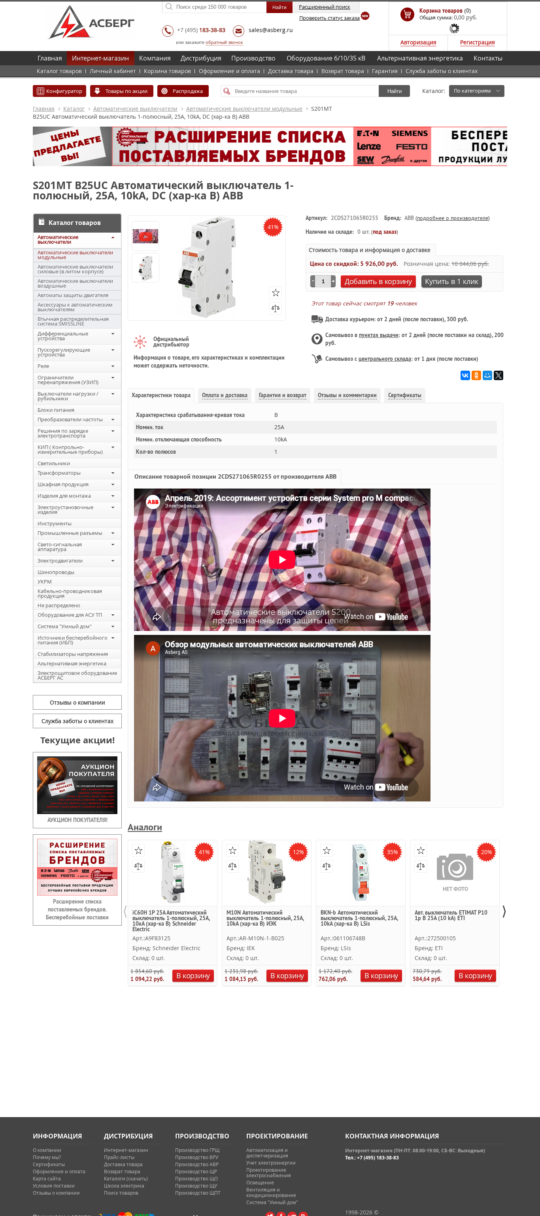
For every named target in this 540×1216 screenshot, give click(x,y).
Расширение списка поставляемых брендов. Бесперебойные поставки (77, 909)
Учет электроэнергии (271, 1162)
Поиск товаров (121, 1192)
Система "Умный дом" (65, 626)
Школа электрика (124, 1185)
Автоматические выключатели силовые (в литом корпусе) (75, 269)
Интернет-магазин (100, 58)
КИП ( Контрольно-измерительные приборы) (70, 449)
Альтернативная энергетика (420, 58)
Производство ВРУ (196, 1157)
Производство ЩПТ (198, 1192)
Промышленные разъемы (70, 532)
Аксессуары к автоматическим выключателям (75, 307)
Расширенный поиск (324, 6)
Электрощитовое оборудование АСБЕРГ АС (77, 675)
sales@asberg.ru (271, 30)
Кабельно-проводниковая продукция (70, 593)
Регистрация (477, 42)
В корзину (193, 975)
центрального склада (385, 358)
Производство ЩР (196, 1171)
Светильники (54, 463)
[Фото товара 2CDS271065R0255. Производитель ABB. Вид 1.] (145, 268)
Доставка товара (290, 71)
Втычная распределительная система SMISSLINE (73, 321)
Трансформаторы (59, 472)
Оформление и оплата (229, 71)
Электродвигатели (60, 560)
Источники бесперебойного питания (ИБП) (73, 640)
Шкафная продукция (63, 484)
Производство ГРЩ (197, 1150)
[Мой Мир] (487, 375)
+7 (201, 30)
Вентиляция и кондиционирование (271, 1192)
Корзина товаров (167, 71)
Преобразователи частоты (70, 419)
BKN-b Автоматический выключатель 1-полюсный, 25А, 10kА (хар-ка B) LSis (359, 918)
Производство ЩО (196, 1178)
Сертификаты (49, 1164)
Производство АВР (197, 1164)
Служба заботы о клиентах (442, 71)
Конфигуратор (64, 91)
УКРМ (45, 581)
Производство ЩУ (196, 1185)
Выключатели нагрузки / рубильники (68, 396)
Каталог (74, 108)
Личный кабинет (113, 71)
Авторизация (418, 42)
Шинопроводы (56, 572)
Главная (50, 58)
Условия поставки (54, 1185)
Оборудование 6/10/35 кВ (326, 58)
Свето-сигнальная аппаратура (60, 547)
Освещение (260, 1182)
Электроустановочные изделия (65, 509)
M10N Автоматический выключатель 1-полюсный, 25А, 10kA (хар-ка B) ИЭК (265, 918)
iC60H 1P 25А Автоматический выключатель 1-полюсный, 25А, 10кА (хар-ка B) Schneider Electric (171, 921)
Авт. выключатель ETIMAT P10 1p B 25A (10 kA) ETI (451, 916)
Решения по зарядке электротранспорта (63, 433)
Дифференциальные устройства (63, 336)
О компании (47, 1150)
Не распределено (59, 605)
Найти (394, 91)
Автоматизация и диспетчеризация (267, 1153)
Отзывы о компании (77, 702)
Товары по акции (126, 91)
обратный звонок (224, 42)
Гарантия (385, 71)
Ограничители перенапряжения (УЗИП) (68, 380)
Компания (155, 58)
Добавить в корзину (378, 281)
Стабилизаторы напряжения (73, 653)
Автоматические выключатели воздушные (75, 283)
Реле (43, 365)
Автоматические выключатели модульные (244, 108)
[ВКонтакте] (465, 375)
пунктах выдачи (378, 335)
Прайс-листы (119, 1157)
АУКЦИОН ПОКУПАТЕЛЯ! (77, 820)
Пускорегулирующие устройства (64, 352)
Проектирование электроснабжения (268, 1172)
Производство (253, 58)
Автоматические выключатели (135, 108)
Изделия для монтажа (64, 495)
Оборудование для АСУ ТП (70, 614)
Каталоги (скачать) (126, 1178)
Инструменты (55, 523)
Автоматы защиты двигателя (73, 295)
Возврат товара (342, 71)
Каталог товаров (59, 71)
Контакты (488, 58)
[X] (498, 375)
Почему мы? (47, 1157)
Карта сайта (47, 1178)
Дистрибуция (201, 58)
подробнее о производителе (452, 218)
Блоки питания (56, 409)
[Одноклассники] (476, 375)
